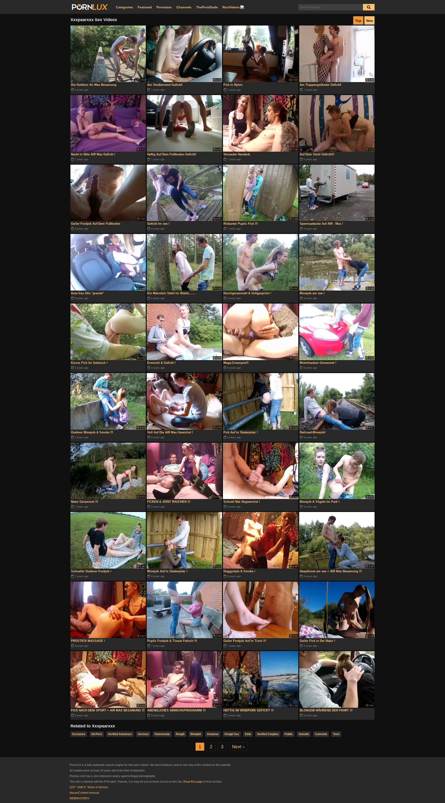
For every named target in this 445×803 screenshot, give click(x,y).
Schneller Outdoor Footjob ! (91, 571)
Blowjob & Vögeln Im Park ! (320, 501)
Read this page (193, 781)
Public (289, 734)
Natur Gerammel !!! (84, 501)
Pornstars (164, 7)
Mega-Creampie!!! (235, 363)
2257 (73, 787)
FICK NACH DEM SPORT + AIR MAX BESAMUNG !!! (108, 710)
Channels (183, 7)
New (369, 20)
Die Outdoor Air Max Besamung (93, 84)
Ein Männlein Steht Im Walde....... (171, 293)
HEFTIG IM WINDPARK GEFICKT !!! (248, 710)
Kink (248, 734)
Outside (304, 734)
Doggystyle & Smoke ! (239, 571)
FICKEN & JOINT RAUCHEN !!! (168, 501)
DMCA (81, 787)
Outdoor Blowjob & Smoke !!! (92, 432)
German (143, 734)
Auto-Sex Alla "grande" (87, 293)
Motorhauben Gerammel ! (318, 363)
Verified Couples (268, 734)
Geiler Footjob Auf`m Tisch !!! (244, 641)
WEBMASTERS (79, 798)
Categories (124, 7)
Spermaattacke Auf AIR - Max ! (321, 223)
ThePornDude (207, 7)
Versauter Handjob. (237, 154)
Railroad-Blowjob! (312, 432)
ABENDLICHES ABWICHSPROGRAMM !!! (176, 710)
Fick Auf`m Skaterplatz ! (240, 432)
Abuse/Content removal (84, 792)
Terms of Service (97, 787)
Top (358, 20)
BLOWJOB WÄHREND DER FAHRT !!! (326, 710)
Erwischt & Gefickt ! (161, 363)
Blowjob (196, 734)
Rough (180, 734)
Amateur (213, 734)
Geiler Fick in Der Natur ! (317, 641)
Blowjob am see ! (312, 293)
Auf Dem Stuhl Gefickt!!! (317, 154)
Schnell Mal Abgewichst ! (241, 501)
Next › (238, 746)
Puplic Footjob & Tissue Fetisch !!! (172, 641)
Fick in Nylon (232, 84)
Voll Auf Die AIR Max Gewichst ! (170, 432)
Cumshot (321, 734)
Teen (336, 734)
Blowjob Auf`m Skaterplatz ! (167, 571)
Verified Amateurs (120, 734)
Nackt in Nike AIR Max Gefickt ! (93, 154)
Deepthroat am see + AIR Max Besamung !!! (331, 571)
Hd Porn (96, 734)
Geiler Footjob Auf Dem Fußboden (95, 223)
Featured (145, 7)
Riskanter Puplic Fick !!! (240, 223)
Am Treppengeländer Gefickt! (320, 84)
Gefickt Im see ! (158, 223)
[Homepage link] (90, 7)
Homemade (162, 734)
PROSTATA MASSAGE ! (88, 641)
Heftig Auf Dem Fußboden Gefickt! (171, 154)
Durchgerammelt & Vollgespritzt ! (247, 293)
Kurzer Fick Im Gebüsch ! (89, 363)
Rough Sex (232, 734)
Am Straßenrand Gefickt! (164, 84)
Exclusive (78, 734)
